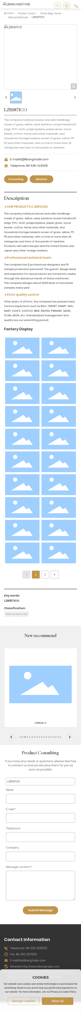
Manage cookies (23, 1001)
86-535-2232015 (36, 166)
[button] (11, 737)
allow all (58, 1001)
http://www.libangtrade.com (41, 966)
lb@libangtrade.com (34, 159)
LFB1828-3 (40, 723)
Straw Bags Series (50, 13)
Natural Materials (18, 17)
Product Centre (26, 13)
